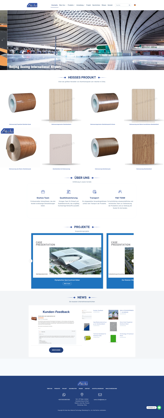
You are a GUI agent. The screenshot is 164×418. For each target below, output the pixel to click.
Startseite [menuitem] (54, 5)
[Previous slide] (2, 40)
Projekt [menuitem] (88, 5)
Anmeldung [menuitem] (79, 5)
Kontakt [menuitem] (110, 5)
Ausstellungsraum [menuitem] (98, 388)
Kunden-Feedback (98, 310)
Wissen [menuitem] (104, 5)
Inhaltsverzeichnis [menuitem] (111, 388)
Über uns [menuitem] (62, 5)
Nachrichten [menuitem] (96, 5)
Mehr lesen (67, 283)
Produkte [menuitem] (71, 5)
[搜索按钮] (129, 5)
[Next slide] (162, 40)
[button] (79, 68)
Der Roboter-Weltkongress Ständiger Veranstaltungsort (67, 280)
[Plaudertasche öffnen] (159, 407)
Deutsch (135, 5)
